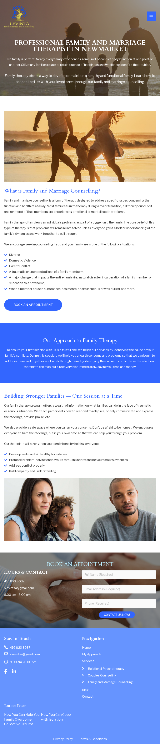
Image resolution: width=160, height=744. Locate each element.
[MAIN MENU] (151, 16)
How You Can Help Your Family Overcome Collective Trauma (22, 719)
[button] (33, 305)
